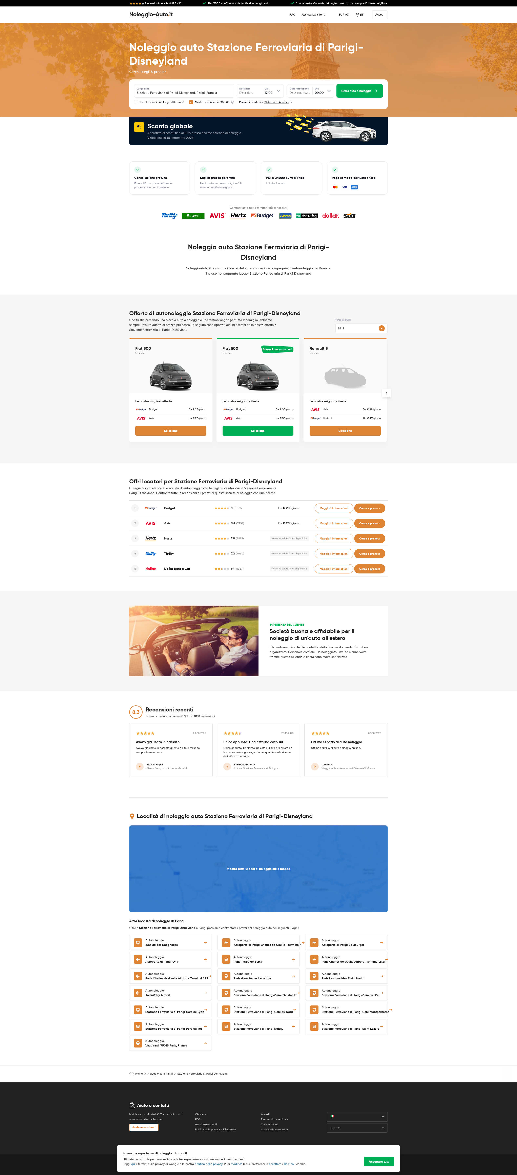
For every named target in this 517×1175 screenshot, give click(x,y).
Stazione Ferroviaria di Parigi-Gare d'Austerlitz (265, 993)
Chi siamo (201, 1114)
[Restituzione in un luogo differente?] (136, 102)
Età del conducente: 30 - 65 (212, 102)
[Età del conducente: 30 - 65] (191, 102)
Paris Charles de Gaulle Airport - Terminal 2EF (176, 976)
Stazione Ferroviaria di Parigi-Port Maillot (173, 1026)
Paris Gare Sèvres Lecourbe (252, 976)
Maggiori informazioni (334, 508)
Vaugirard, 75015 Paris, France (166, 1043)
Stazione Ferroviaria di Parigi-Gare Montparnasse (355, 1009)
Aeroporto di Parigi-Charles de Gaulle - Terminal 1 (268, 942)
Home (139, 1073)
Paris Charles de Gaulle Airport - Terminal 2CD (353, 959)
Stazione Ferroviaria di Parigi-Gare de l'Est (350, 993)
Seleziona (171, 431)
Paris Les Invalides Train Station (343, 976)
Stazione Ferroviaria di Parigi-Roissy (258, 1026)
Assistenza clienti (313, 14)
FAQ (292, 14)
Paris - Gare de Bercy (248, 959)
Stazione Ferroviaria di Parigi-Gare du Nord (263, 1009)
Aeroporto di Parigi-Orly (161, 959)
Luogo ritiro (143, 89)
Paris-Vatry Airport (157, 993)
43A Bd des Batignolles (161, 942)
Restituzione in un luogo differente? (161, 102)
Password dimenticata (274, 1119)
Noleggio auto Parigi (160, 1073)
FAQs (198, 1119)
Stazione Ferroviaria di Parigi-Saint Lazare (350, 1026)
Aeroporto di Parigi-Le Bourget (343, 942)
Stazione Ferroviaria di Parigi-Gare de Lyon (174, 1009)
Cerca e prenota (369, 508)
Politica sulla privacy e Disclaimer (215, 1129)
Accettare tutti (379, 1161)
